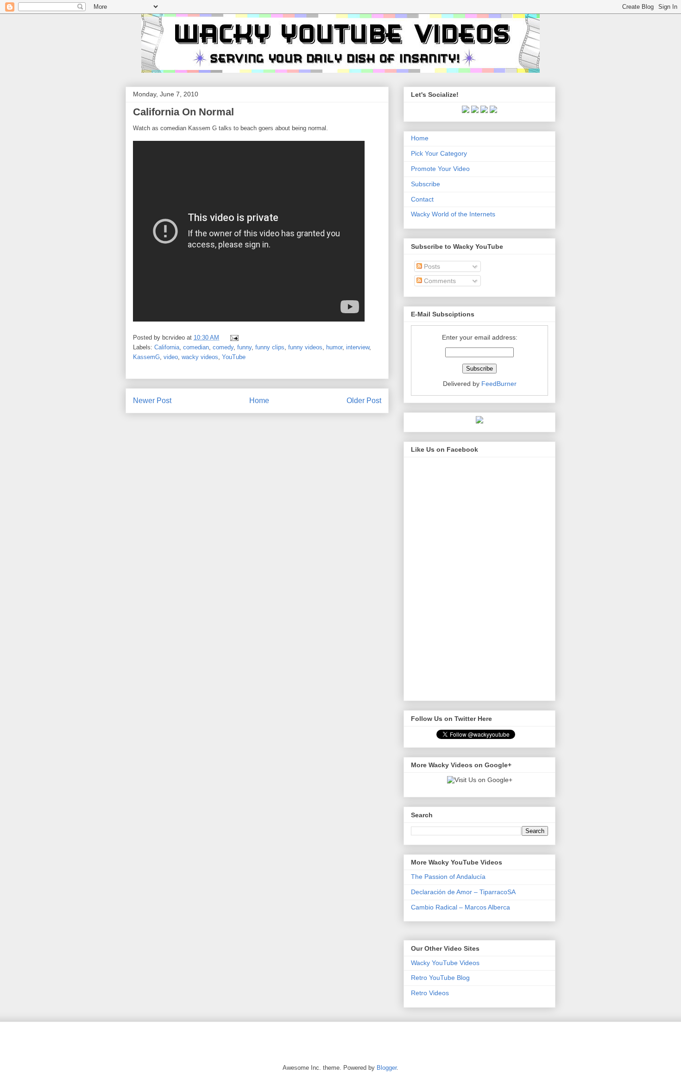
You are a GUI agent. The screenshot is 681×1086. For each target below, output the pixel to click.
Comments (439, 280)
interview (357, 347)
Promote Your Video (440, 168)
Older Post (364, 400)
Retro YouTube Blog (440, 977)
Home (259, 400)
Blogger (387, 1067)
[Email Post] (233, 337)
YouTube (234, 357)
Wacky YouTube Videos (445, 962)
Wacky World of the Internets (453, 214)
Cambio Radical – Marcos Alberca (460, 907)
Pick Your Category (439, 153)
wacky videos (200, 357)
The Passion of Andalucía (448, 876)
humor (334, 347)
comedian (196, 347)
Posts (431, 266)
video (171, 357)
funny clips (269, 347)
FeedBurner (499, 383)
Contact (422, 199)
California (166, 347)
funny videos (305, 347)
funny (244, 347)
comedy (223, 347)
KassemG (146, 357)
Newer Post (152, 400)
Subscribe (425, 184)
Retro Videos (430, 993)
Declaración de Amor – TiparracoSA (463, 892)
